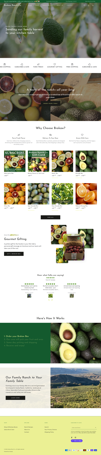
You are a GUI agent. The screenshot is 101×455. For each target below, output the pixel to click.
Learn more (15, 397)
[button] (84, 5)
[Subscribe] (96, 427)
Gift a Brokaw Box (13, 253)
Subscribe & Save (9, 429)
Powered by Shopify (8, 451)
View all (50, 217)
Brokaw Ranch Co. (12, 449)
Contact (26, 432)
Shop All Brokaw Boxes (11, 427)
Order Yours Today (50, 103)
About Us (27, 429)
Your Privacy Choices (51, 429)
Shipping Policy (49, 432)
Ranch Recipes (28, 427)
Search (47, 427)
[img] (50, 278)
